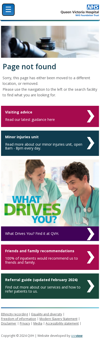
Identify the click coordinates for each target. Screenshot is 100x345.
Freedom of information (18, 319)
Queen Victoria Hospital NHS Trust (64, 10)
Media (37, 323)
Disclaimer (8, 323)
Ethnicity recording (14, 314)
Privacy (25, 323)
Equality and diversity (46, 314)
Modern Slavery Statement (58, 319)
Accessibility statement (62, 323)
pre (77, 336)
